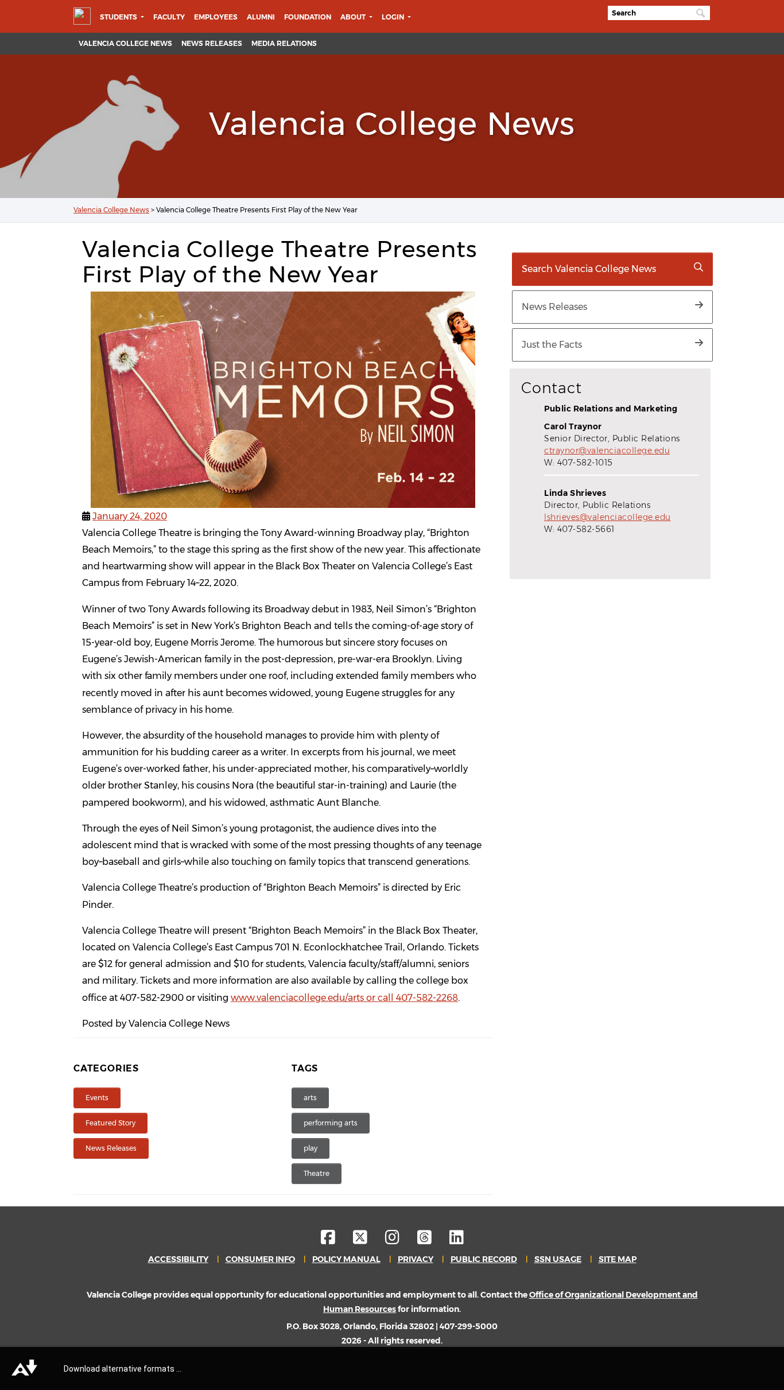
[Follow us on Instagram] (400, 1240)
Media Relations (284, 43)
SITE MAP (617, 1259)
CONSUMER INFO (260, 1259)
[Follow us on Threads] (432, 1240)
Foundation (307, 17)
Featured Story (110, 1123)
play (310, 1148)
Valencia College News (125, 43)
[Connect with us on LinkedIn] (456, 1240)
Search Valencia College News (589, 268)
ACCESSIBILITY (178, 1259)
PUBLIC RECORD (484, 1259)
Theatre (316, 1173)
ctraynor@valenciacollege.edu (607, 450)
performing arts (331, 1123)
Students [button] (119, 17)
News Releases (211, 43)
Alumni (261, 17)
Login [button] (394, 17)
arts (310, 1097)
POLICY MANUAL (346, 1259)
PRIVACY (415, 1259)
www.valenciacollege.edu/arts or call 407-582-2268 (344, 997)
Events (97, 1097)
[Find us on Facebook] (336, 1240)
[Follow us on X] (368, 1240)
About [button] (353, 17)
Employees (216, 17)
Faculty (169, 17)
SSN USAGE (557, 1259)
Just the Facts (552, 344)
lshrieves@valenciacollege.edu (607, 517)
